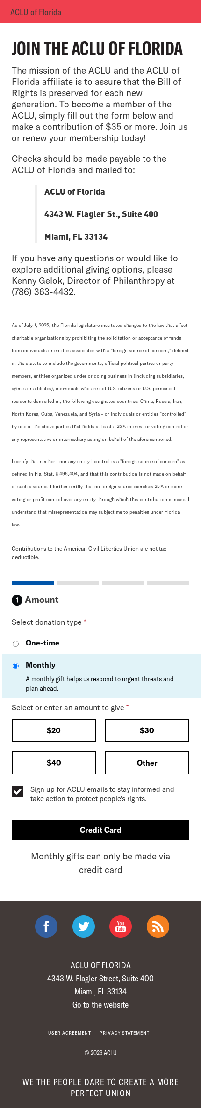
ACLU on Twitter (83, 926)
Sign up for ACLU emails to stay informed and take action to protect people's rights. (102, 794)
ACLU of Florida (35, 12)
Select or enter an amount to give (70, 707)
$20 (54, 730)
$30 (147, 730)
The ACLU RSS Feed (158, 926)
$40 (54, 762)
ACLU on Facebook (46, 926)
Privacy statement (125, 1033)
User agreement (69, 1033)
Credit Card (101, 829)
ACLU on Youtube (120, 926)
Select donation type (49, 621)
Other (147, 762)
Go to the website (100, 1004)
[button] (54, 731)
